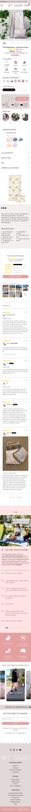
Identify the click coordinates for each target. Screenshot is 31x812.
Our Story (15, 768)
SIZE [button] (2, 163)
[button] (25, 5)
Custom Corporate (15, 799)
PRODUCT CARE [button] (6, 158)
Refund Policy (16, 781)
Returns (15, 784)
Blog (15, 804)
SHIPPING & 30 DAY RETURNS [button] (10, 168)
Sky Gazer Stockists (15, 770)
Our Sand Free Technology (15, 795)
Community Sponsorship (16, 793)
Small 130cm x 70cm (22, 89)
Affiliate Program (15, 802)
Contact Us (15, 765)
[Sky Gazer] (15, 5)
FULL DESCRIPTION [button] (7, 153)
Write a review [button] (15, 276)
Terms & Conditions (15, 786)
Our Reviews (15, 797)
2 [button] (13, 497)
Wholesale (15, 772)
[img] (6, 312)
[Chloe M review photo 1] (15, 453)
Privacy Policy (15, 779)
